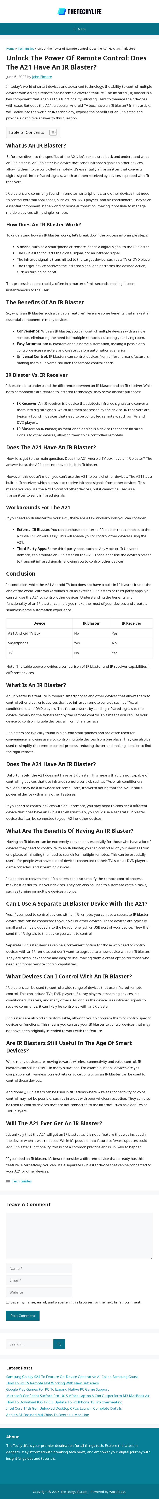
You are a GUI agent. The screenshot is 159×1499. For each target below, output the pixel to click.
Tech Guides (26, 48)
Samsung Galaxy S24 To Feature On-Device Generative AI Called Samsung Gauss (72, 1376)
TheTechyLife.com (73, 1491)
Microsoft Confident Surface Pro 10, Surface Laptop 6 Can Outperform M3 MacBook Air (78, 1395)
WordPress (117, 1491)
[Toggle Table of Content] (51, 132)
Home (10, 48)
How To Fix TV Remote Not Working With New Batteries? (52, 1383)
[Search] (59, 1344)
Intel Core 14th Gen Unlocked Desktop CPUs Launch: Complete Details (64, 1408)
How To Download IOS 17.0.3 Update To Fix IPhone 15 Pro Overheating (64, 1402)
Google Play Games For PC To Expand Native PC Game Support (57, 1389)
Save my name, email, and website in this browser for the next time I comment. (76, 1302)
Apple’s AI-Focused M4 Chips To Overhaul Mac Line (47, 1414)
